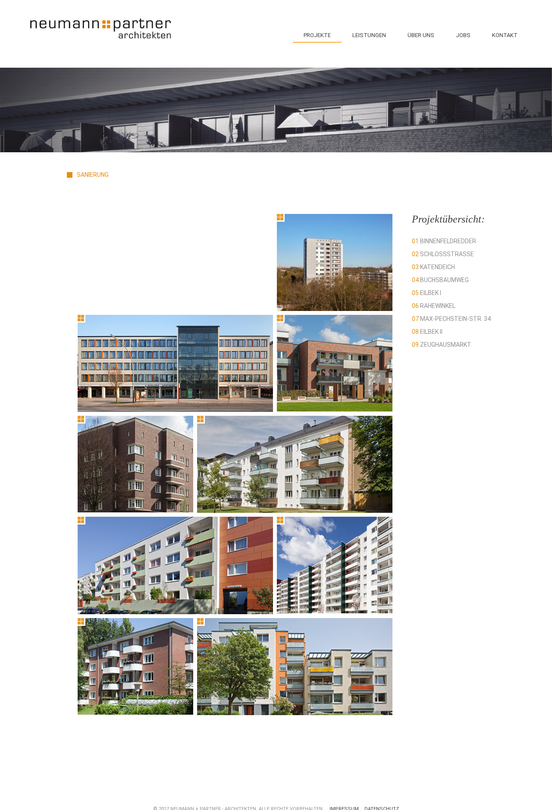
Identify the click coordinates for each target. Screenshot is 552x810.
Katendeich (433, 267)
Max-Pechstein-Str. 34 (451, 318)
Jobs (463, 35)
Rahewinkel (433, 305)
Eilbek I (426, 292)
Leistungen (369, 35)
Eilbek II (427, 331)
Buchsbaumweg (440, 279)
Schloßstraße (443, 254)
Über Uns (421, 35)
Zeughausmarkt (441, 344)
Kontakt (505, 35)
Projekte (317, 35)
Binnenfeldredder (444, 241)
